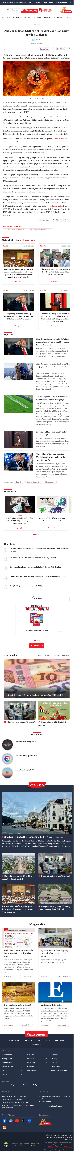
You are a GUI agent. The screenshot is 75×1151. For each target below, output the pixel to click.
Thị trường (61, 17)
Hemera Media (35, 1143)
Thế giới (5, 290)
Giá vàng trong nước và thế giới (17, 1005)
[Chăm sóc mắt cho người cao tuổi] (55, 863)
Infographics (56, 655)
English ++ (62, 2)
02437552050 (46, 1101)
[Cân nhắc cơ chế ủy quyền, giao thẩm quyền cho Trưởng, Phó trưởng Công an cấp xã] (18, 893)
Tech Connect (49, 2)
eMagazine (66, 655)
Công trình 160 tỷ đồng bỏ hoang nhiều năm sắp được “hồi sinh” (54, 907)
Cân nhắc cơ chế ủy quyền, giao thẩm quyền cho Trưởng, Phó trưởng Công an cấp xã (17, 909)
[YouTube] (17, 1120)
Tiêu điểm (10, 17)
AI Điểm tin (36, 734)
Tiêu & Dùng (21, 2)
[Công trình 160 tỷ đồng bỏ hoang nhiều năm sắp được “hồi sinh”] (55, 893)
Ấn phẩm (37, 598)
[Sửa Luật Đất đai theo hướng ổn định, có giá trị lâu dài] (37, 813)
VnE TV (37, 2)
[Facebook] (4, 1120)
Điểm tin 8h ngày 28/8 (24, 770)
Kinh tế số (38, 17)
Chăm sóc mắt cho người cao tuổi (21, 722)
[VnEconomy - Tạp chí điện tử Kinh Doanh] (36, 1034)
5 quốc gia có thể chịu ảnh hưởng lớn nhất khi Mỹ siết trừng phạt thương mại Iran (19, 520)
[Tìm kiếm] (8, 10)
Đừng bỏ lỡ (10, 492)
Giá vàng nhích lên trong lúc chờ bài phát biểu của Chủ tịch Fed (35, 567)
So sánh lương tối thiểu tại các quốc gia (52, 723)
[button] (54, 533)
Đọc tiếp (8, 335)
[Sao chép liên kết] (65, 49)
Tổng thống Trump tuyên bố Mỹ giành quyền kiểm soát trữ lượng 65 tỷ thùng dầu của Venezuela (18, 316)
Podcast (47, 655)
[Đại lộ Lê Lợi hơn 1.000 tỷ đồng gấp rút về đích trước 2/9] (18, 863)
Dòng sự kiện (37, 924)
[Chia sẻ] (68, 49)
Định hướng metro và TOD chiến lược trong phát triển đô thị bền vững (18, 953)
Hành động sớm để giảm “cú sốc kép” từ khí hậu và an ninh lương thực (52, 398)
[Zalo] (29, 1120)
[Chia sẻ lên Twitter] (57, 49)
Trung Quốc (57, 206)
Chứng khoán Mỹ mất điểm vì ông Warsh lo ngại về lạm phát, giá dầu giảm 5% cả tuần (51, 457)
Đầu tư (19, 17)
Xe (30, 2)
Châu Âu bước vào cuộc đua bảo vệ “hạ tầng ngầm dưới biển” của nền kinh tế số (53, 367)
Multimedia (10, 655)
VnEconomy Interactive (51, 1005)
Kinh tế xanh (49, 17)
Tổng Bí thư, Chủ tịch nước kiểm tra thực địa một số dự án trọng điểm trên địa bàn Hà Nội (55, 272)
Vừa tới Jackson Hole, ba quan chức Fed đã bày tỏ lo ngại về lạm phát (37, 576)
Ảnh (3, 1084)
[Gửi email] (61, 49)
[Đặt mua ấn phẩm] (66, 10)
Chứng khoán (7, 2)
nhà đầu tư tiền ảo (59, 139)
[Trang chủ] (3, 18)
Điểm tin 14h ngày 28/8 (25, 741)
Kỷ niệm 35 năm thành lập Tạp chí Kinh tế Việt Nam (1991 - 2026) (54, 953)
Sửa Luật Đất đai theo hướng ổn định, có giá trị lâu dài (33, 837)
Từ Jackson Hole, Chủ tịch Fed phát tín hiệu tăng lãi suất (51, 433)
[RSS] (4, 1127)
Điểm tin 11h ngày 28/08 (26, 755)
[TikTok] (23, 1120)
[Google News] (44, 49)
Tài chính (28, 17)
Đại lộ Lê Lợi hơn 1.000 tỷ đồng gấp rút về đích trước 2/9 (17, 877)
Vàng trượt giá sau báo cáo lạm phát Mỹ (25, 585)
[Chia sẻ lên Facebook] (53, 49)
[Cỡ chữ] (8, 49)
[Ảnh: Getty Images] (36, 62)
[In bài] (4, 49)
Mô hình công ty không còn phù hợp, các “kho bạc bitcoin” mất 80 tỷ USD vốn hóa (39, 549)
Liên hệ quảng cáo (55, 1106)
